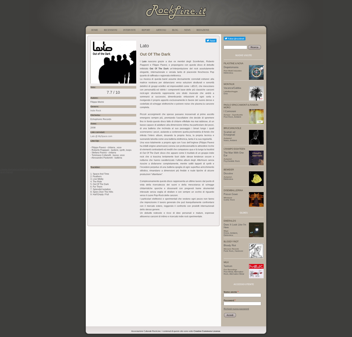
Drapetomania (231, 67)
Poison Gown (231, 194)
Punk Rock (229, 251)
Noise (226, 140)
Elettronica (228, 73)
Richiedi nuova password (236, 309)
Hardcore (239, 251)
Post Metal (228, 272)
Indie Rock (95, 110)
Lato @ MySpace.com (101, 136)
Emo (226, 93)
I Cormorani (230, 111)
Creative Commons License (207, 331)
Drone (226, 233)
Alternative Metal (236, 274)
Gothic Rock (229, 200)
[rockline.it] (176, 19)
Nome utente (231, 292)
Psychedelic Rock (232, 161)
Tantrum (228, 266)
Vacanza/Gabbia (232, 88)
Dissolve (228, 173)
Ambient (237, 117)
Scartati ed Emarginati (229, 133)
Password (230, 300)
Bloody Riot (230, 245)
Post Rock (228, 117)
